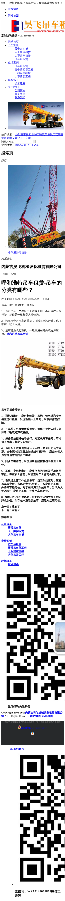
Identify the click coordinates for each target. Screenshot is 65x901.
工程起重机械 (23, 73)
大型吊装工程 (23, 76)
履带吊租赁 (21, 48)
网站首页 (13, 41)
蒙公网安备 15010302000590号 (34, 728)
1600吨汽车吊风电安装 (47, 134)
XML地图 (47, 716)
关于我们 (13, 87)
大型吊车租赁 (23, 55)
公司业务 (13, 45)
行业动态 (33, 145)
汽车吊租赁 (21, 59)
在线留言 (13, 9)
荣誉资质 (20, 94)
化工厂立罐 (24, 137)
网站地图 (13, 15)
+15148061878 (16, 748)
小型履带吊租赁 (24, 134)
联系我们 (20, 97)
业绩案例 (13, 62)
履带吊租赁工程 (24, 69)
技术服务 (20, 83)
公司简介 (20, 90)
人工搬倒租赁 (23, 52)
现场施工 (13, 80)
